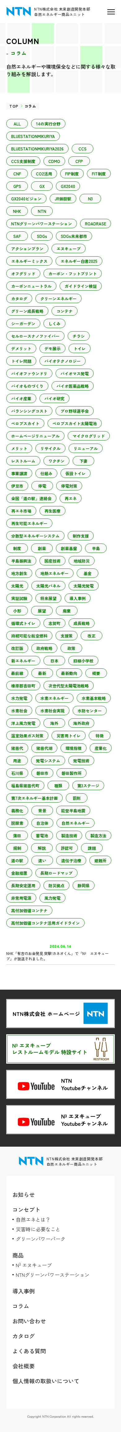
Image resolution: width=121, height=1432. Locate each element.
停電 (42, 486)
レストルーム (23, 461)
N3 (90, 199)
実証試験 (19, 598)
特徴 (100, 736)
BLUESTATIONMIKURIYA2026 (37, 149)
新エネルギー (23, 661)
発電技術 (81, 761)
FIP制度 (72, 174)
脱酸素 (17, 823)
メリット (19, 448)
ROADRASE (95, 224)
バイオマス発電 (74, 373)
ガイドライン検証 (81, 286)
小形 (17, 611)
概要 (96, 673)
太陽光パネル (48, 586)
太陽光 (17, 586)
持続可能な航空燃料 (29, 636)
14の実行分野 (48, 124)
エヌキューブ (68, 249)
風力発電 (52, 898)
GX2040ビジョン (26, 199)
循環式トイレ (23, 623)
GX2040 (68, 186)
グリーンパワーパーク (40, 1239)
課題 (92, 848)
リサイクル (50, 448)
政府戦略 (44, 648)
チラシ (79, 336)
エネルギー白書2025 (78, 261)
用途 (17, 761)
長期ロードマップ (56, 873)
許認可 (67, 848)
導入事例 (77, 598)
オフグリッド (23, 274)
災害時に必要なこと (38, 1229)
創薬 (42, 548)
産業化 (101, 748)
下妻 (83, 461)
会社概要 (23, 1366)
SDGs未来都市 (74, 236)
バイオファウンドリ (29, 373)
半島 (96, 548)
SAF (17, 236)
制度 (17, 548)
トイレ (80, 349)
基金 (87, 573)
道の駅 (17, 861)
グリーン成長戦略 (27, 311)
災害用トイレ (68, 736)
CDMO (54, 161)
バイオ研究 (54, 398)
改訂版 (17, 648)
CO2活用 (44, 174)
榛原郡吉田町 (23, 686)
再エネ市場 (21, 511)
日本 (54, 661)
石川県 (17, 773)
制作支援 (81, 536)
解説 (42, 848)
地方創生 (19, 573)
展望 (42, 611)
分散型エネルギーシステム (35, 536)
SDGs (42, 236)
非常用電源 (21, 898)
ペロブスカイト (25, 423)
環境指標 (73, 748)
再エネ (71, 498)
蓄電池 (42, 836)
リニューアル (86, 448)
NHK (17, 211)
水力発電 (19, 698)
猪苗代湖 (44, 748)
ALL (17, 124)
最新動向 (69, 673)
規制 (17, 848)
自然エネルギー (75, 823)
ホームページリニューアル (35, 436)
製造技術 (69, 836)
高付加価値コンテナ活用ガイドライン (45, 923)
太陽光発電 (84, 586)
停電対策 (69, 486)
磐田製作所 (71, 773)
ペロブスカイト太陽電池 (74, 423)
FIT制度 (99, 174)
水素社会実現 (52, 711)
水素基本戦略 (94, 698)
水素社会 (19, 711)
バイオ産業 (21, 398)
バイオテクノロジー (62, 361)
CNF (17, 174)
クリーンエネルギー (58, 299)
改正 (91, 636)
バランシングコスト (29, 411)
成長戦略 (82, 623)
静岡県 (84, 885)
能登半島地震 (73, 811)
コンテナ (64, 311)
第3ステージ (88, 786)
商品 (18, 1255)
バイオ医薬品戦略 (72, 386)
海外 (54, 723)
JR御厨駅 (63, 199)
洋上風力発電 (23, 723)
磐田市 (42, 773)
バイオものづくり (27, 386)
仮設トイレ (75, 473)
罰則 (77, 798)
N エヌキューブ (34, 1265)
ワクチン (56, 461)
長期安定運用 (23, 885)
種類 (58, 786)
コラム (20, 1306)
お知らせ (23, 1194)
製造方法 (98, 836)
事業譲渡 (19, 473)
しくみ (54, 324)
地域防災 (82, 561)
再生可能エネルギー (29, 523)
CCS (82, 149)
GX (42, 186)
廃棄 (67, 611)
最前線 (17, 673)
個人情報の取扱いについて (45, 1381)
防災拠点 (56, 885)
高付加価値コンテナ (29, 910)
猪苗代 (17, 748)
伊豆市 (17, 486)
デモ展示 (52, 349)
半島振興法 (21, 561)
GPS (17, 186)
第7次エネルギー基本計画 (34, 798)
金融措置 (19, 873)
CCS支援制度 (23, 161)
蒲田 (17, 836)
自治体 (42, 823)
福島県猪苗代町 (25, 786)
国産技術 (52, 561)
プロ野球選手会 (74, 411)
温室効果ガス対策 (27, 736)
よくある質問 (29, 1351)
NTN (42, 211)
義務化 (17, 811)
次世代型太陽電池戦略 (68, 686)
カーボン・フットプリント (72, 274)
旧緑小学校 (83, 661)
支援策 (66, 636)
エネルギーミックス (29, 261)
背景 (42, 811)
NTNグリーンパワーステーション (41, 224)
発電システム (48, 761)
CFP (79, 161)
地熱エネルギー (54, 573)
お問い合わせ (29, 1321)
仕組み (46, 473)
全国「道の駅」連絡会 (31, 498)
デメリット (21, 349)
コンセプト (26, 1209)
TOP (13, 106)
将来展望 (48, 598)
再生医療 (52, 511)
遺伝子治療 (71, 861)
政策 (71, 648)
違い (42, 861)
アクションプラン (27, 249)
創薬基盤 (69, 548)
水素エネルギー (54, 698)
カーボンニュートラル (31, 286)
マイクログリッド (89, 436)
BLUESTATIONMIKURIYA (33, 136)
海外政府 (81, 723)
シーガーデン (23, 324)
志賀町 (54, 623)
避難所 (100, 861)
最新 (42, 673)
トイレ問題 (21, 361)
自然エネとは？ (33, 1219)
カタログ (19, 299)
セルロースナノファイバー (35, 336)
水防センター (90, 711)
